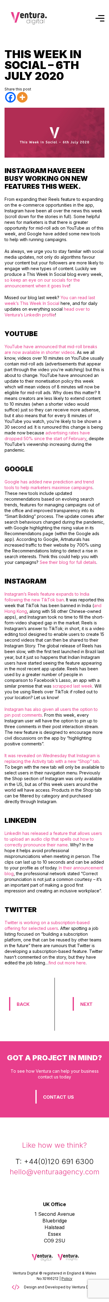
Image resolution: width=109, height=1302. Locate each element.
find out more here (67, 962)
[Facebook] (10, 97)
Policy (66, 1278)
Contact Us (58, 1097)
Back (23, 1004)
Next (86, 1004)
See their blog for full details (68, 562)
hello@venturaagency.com (54, 1171)
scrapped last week (72, 686)
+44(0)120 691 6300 (59, 1161)
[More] (22, 97)
